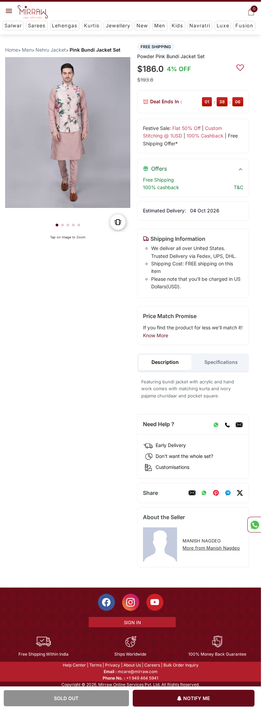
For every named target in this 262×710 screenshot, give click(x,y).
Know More (155, 335)
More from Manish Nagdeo (211, 548)
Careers (152, 665)
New (142, 25)
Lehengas (64, 25)
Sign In (132, 622)
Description (165, 362)
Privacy (112, 665)
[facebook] (227, 492)
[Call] (227, 424)
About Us (132, 665)
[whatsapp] (204, 492)
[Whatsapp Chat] (254, 524)
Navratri (199, 25)
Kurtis (92, 25)
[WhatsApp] (216, 424)
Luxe (223, 25)
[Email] (239, 424)
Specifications (221, 362)
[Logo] (33, 12)
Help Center (74, 665)
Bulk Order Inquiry (181, 665)
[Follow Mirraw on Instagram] (130, 602)
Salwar (13, 25)
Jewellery (118, 25)
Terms (95, 665)
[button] (57, 225)
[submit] (240, 67)
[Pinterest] (216, 492)
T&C (238, 187)
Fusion (244, 25)
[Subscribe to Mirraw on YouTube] (154, 602)
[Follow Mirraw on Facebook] (106, 602)
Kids (177, 25)
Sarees (37, 25)
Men (159, 25)
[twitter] (239, 492)
